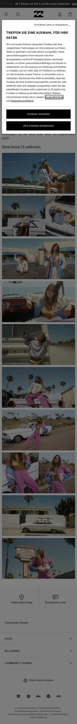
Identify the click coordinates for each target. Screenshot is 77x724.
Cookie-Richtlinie (54, 97)
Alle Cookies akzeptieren (38, 126)
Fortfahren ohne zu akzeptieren (51, 24)
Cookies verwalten (38, 114)
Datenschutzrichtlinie (22, 101)
